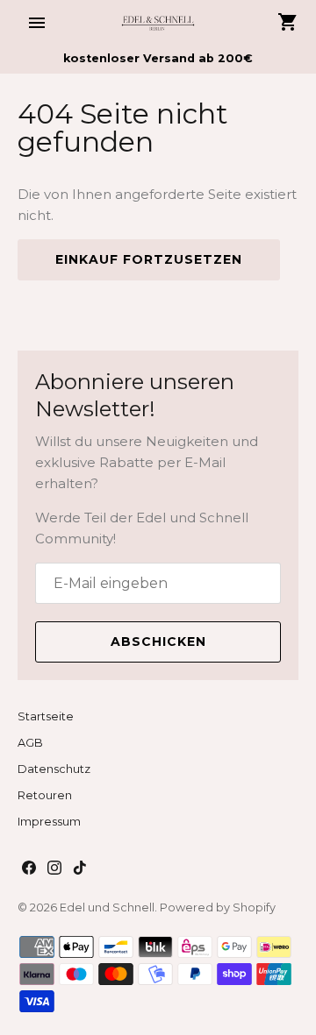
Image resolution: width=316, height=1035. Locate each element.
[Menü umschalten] (37, 23)
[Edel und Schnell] (158, 22)
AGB (30, 742)
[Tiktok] (80, 869)
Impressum (49, 821)
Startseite (46, 716)
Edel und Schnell (107, 907)
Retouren (45, 795)
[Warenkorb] (287, 21)
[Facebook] (29, 869)
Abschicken (158, 641)
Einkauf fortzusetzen (148, 259)
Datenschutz (54, 769)
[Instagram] (54, 869)
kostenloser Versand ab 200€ (158, 58)
